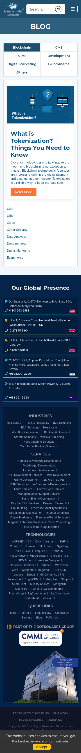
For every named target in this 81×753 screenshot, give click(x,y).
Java (28, 551)
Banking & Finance (56, 432)
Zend (50, 546)
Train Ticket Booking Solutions (39, 446)
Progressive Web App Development (39, 460)
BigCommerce (37, 593)
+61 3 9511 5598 (19, 397)
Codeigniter (50, 579)
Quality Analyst (39, 584)
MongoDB (59, 584)
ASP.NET (17, 541)
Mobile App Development (39, 465)
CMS (59, 47)
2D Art (47, 479)
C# (29, 541)
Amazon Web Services (50, 489)
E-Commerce (59, 64)
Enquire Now (43, 612)
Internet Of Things (57, 512)
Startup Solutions (25, 437)
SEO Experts (26, 560)
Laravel (30, 546)
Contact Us (62, 612)
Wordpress (61, 565)
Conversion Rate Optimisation (40, 527)
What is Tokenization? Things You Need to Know (40, 144)
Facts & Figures (31, 720)
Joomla (18, 574)
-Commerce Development (50, 484)
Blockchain (22, 47)
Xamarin (50, 541)
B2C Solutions (30, 427)
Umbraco (45, 565)
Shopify (66, 579)
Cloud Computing (59, 522)
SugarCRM (31, 579)
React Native (18, 555)
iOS (66, 555)
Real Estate (14, 422)
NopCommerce (59, 593)
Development (58, 56)
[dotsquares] (40, 626)
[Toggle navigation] (73, 9)
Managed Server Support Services (39, 493)
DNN (38, 541)
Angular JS (41, 551)
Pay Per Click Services (25, 503)
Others (22, 72)
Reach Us (54, 720)
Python (35, 588)
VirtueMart (32, 598)
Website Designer (49, 560)
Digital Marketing (21, 64)
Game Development (26, 479)
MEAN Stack (38, 555)
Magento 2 (44, 569)
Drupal (31, 574)
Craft (15, 569)
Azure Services (23, 489)
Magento (28, 569)
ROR (18, 551)
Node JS (57, 551)
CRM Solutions (19, 484)
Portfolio (25, 612)
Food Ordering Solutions (39, 441)
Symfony (62, 546)
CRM (22, 56)
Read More (23, 192)
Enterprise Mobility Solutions (49, 508)
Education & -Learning (25, 432)
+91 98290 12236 (20, 373)
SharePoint (19, 584)
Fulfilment (52, 617)
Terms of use (63, 726)
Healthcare (50, 427)
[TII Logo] (13, 9)
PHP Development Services (25, 475)
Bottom (62, 631)
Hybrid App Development (39, 470)
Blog (39, 617)
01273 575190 (19, 330)
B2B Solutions (62, 422)
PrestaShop (16, 593)
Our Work (60, 713)
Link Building (19, 508)
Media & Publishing (52, 437)
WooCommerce (53, 588)
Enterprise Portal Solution (52, 517)
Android (55, 555)
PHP (63, 541)
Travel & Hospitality (37, 422)
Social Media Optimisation (25, 512)
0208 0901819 (19, 350)
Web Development (58, 475)
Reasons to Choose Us (31, 713)
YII (41, 546)
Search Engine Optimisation (39, 498)
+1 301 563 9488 (19, 310)
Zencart (48, 598)
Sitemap (27, 617)
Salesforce (14, 579)
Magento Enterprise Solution (26, 522)
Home (12, 612)
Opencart (21, 588)
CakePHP (16, 546)
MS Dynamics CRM (52, 574)
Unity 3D (60, 569)
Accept (41, 747)
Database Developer (23, 565)
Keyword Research (55, 503)
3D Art (60, 479)
